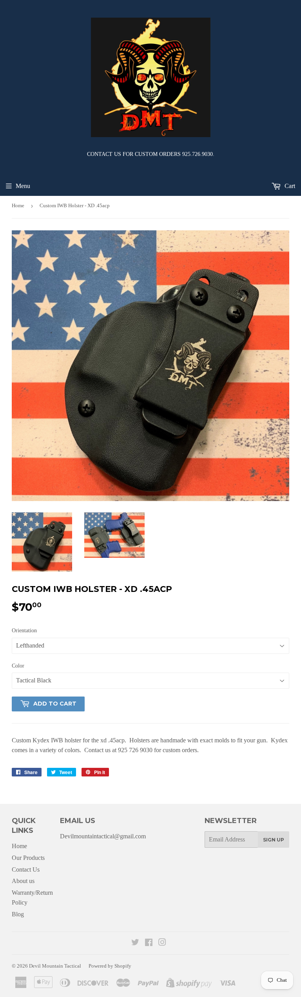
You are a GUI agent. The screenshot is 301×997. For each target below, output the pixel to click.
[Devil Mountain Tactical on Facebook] (149, 943)
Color (18, 666)
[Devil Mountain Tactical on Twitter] (135, 943)
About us (23, 881)
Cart (289, 186)
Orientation (24, 630)
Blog (18, 914)
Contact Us (26, 869)
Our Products (28, 857)
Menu (23, 186)
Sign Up (273, 840)
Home (18, 205)
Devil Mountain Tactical (55, 966)
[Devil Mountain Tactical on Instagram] (162, 943)
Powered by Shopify (110, 966)
